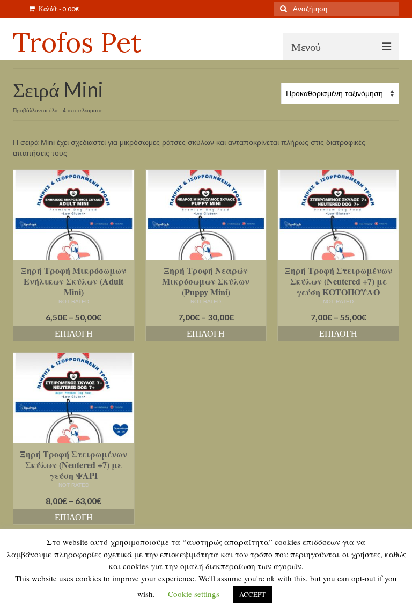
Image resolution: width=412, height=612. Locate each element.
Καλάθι (58, 9)
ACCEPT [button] (252, 594)
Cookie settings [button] (193, 593)
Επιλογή (74, 333)
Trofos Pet (77, 42)
